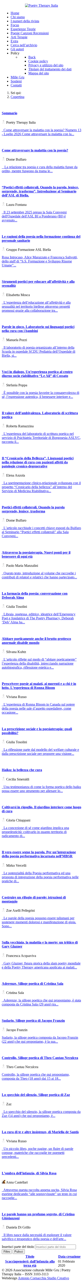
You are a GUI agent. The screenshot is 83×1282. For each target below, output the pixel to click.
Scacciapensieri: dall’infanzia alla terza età (30, 1263)
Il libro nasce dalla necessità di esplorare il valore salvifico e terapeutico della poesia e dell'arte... (36, 1237)
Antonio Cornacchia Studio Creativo (43, 1278)
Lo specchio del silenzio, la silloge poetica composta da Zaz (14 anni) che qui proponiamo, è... (41, 1114)
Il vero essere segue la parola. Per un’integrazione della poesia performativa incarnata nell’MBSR (39, 854)
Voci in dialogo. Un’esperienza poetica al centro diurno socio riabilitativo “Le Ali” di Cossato (37, 374)
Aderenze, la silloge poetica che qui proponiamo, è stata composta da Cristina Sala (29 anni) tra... (41, 1002)
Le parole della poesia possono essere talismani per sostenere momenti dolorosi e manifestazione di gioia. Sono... (39, 922)
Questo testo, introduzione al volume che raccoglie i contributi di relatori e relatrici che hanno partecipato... (39, 575)
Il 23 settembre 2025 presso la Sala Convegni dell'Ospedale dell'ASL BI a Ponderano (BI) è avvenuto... (34, 216)
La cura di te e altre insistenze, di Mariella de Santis (40, 1132)
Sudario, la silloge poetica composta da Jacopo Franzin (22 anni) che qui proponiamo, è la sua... (40, 1039)
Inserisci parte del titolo (18, 1247)
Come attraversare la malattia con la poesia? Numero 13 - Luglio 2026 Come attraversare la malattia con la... (41, 132)
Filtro (7, 1251)
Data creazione (69, 1256)
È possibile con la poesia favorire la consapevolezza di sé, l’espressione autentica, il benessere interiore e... (40, 395)
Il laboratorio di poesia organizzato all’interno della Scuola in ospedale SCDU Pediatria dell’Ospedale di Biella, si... (38, 351)
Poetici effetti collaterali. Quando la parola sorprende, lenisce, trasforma (33, 509)
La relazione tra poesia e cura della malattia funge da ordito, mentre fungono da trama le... (39, 169)
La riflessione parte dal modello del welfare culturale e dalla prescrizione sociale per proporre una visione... (40, 752)
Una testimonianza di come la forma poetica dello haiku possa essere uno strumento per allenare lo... (41, 789)
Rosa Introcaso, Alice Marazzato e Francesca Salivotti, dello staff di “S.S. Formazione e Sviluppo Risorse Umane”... (40, 261)
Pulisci (18, 1251)
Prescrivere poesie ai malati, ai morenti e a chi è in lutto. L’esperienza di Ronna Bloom (39, 686)
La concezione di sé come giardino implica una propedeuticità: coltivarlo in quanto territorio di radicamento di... (35, 832)
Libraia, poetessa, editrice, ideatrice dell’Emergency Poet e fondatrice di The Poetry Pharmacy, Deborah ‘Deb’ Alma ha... (38, 618)
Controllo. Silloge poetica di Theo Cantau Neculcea (40, 1058)
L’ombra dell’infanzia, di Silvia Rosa (29, 1173)
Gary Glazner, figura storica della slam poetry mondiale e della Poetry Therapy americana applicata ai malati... (41, 965)
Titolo (29, 1256)
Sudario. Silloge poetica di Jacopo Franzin (33, 1020)
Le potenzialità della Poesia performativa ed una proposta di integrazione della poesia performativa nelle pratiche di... (40, 877)
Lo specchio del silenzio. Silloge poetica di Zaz (36, 1095)
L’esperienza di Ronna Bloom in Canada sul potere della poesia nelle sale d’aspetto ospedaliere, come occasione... (38, 708)
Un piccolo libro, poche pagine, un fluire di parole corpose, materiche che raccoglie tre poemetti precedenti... (37, 1153)
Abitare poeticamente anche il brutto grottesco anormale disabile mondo (36, 641)
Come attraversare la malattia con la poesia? (35, 150)
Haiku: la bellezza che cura (22, 770)
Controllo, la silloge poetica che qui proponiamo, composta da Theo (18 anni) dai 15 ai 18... (36, 1076)
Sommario (9, 113)
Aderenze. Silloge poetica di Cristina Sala (32, 983)
